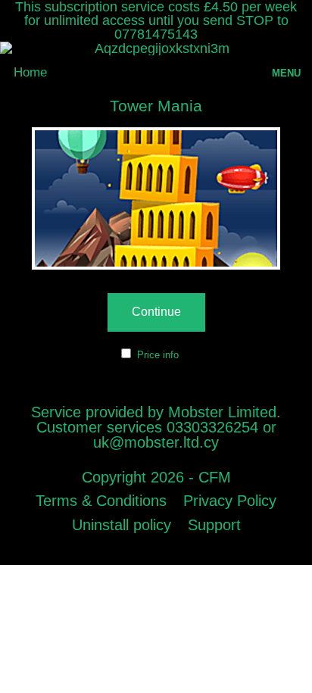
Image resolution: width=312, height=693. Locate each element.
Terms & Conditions (101, 500)
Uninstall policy (121, 525)
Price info (158, 355)
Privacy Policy (229, 500)
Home (30, 72)
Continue (156, 311)
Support (214, 525)
